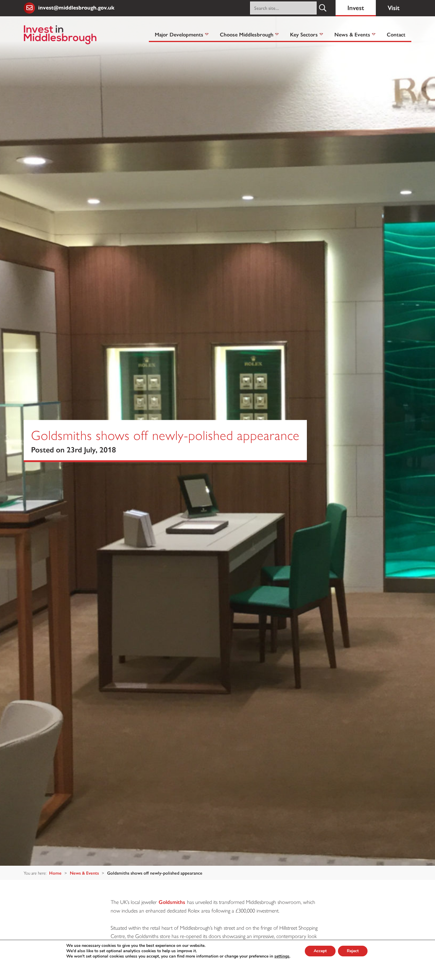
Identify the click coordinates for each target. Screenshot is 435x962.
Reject (353, 951)
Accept (320, 951)
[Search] (323, 8)
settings (281, 956)
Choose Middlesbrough (246, 34)
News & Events (352, 34)
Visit (393, 7)
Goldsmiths (172, 901)
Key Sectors (304, 34)
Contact (396, 34)
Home (55, 873)
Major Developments (179, 34)
